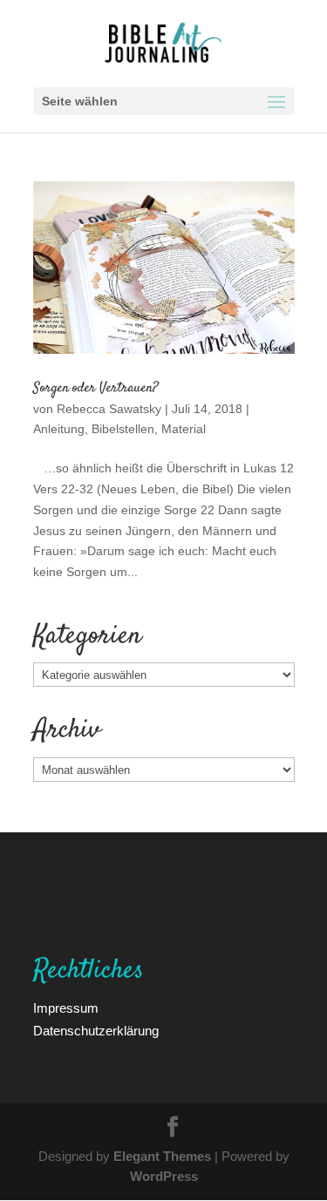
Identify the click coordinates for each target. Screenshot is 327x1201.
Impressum (66, 1007)
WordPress (164, 1175)
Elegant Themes (162, 1155)
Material (183, 428)
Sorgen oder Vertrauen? (96, 388)
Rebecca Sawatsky (109, 408)
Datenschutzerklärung (96, 1030)
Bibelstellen (123, 428)
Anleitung (59, 428)
